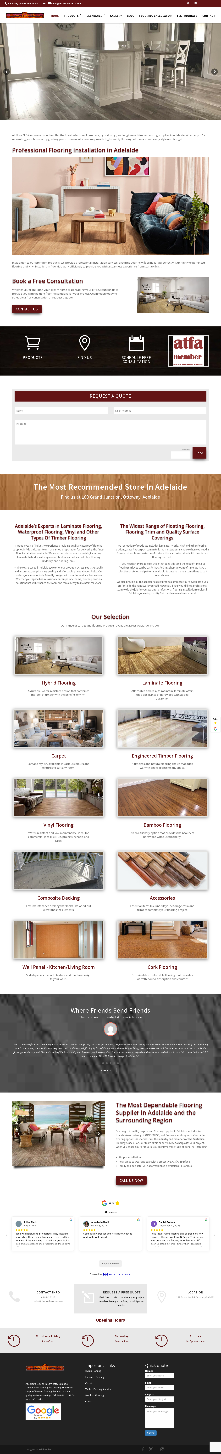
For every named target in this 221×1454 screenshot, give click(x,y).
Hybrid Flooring (93, 1370)
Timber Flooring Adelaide (98, 1389)
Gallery (116, 16)
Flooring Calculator (155, 16)
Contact (208, 16)
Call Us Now (131, 1180)
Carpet (88, 1383)
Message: (150, 1406)
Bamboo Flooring (94, 1395)
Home (55, 16)
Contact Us (27, 309)
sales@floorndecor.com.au (48, 1301)
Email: (148, 1382)
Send (199, 453)
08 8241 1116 (38, 3)
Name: (149, 1370)
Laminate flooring (94, 1377)
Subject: (150, 1394)
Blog (130, 16)
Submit (151, 1432)
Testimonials (187, 16)
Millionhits (45, 1449)
